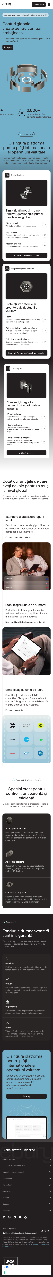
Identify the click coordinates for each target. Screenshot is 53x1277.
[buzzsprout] (25, 1217)
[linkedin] (3, 1217)
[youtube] (20, 1217)
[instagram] (9, 1217)
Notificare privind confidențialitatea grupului (19, 1233)
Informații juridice (9, 1228)
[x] (14, 1217)
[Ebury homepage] (7, 4)
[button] (49, 4)
